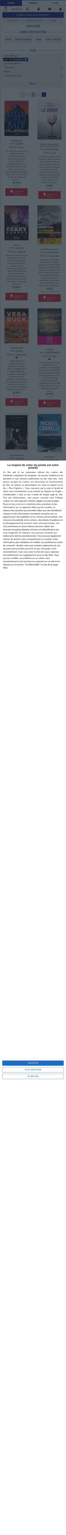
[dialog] (33, 998)
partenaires (20, 504)
